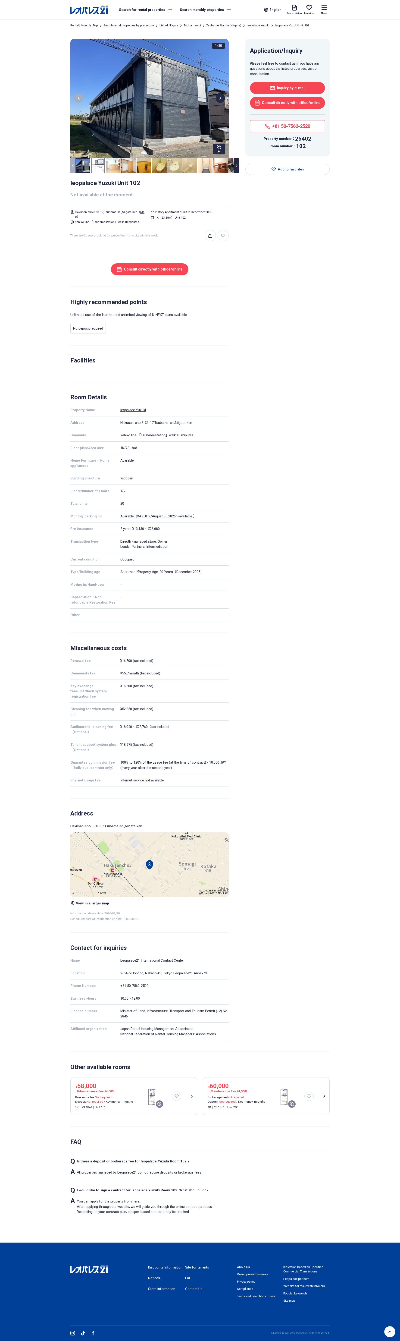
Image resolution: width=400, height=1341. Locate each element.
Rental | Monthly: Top (84, 25)
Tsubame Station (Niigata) (223, 25)
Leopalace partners (296, 1279)
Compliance (245, 1289)
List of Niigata (168, 25)
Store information (161, 1289)
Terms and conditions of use (256, 1296)
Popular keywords (295, 1293)
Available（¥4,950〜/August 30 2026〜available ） (158, 516)
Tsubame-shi (192, 25)
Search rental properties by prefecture (128, 25)
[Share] (210, 235)
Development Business (252, 1274)
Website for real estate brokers (304, 1286)
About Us (243, 1267)
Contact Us (193, 1289)
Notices (154, 1278)
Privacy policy (246, 1281)
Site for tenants (197, 1267)
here (136, 1201)
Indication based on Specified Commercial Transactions (303, 1269)
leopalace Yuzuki (258, 25)
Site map (289, 1300)
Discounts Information (165, 1267)
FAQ (188, 1278)
